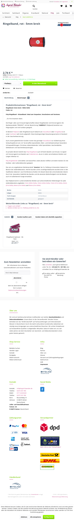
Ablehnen (24, 517)
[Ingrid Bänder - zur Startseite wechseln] (11, 6)
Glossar (42, 355)
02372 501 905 (21, 391)
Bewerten (18, 88)
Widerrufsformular (15, 360)
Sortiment (13, 134)
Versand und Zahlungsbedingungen (52, 357)
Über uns (43, 353)
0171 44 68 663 (21, 393)
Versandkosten (35, 494)
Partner (42, 350)
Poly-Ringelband (31, 152)
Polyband (16, 132)
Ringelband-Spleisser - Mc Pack (14, 238)
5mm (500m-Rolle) (31, 183)
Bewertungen (23, 98)
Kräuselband (47, 132)
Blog (41, 348)
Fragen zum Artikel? (13, 206)
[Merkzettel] (61, 6)
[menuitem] (43, 6)
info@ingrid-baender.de (24, 388)
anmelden (48, 265)
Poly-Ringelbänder (12, 161)
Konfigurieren (48, 517)
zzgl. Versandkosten (14, 77)
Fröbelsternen (33, 154)
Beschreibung (8, 98)
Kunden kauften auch (24, 217)
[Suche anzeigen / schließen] (34, 6)
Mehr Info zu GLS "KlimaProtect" (50, 447)
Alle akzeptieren (35, 517)
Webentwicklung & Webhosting (60, 496)
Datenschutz (44, 360)
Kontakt (11, 353)
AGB (41, 362)
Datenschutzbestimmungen (17, 290)
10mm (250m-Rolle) (43, 183)
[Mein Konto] (66, 6)
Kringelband (59, 132)
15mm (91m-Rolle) (56, 183)
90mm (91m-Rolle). (35, 185)
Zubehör (8, 217)
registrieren (65, 1)
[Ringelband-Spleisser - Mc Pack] (15, 228)
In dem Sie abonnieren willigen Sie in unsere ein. (17, 287)
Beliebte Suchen (14, 348)
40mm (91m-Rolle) (19, 185)
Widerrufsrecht (14, 357)
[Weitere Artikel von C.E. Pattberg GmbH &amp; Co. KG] (64, 25)
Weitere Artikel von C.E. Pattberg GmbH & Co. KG (23, 208)
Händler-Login (14, 350)
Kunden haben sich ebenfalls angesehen (48, 217)
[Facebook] (71, 1)
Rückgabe (12, 355)
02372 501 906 (21, 395)
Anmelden (56, 1)
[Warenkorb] (71, 6)
